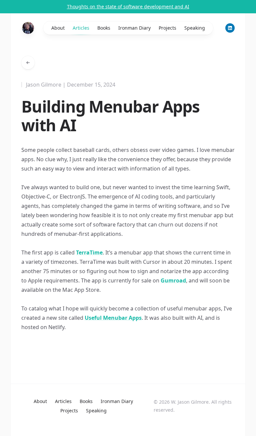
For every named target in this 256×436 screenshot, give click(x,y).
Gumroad (173, 280)
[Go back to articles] (28, 62)
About (58, 28)
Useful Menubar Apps (113, 317)
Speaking (194, 28)
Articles (81, 28)
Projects (167, 28)
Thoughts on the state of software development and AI (128, 6)
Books (103, 28)
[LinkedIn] (230, 28)
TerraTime (89, 252)
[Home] (28, 28)
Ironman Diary (134, 28)
